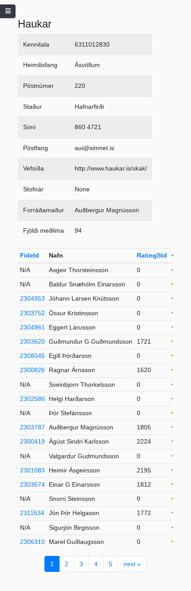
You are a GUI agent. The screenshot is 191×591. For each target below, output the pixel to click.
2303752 (32, 313)
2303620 (32, 341)
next (132, 563)
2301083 (32, 470)
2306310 (32, 541)
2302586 (32, 398)
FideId (29, 255)
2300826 (32, 369)
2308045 (32, 355)
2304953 (32, 298)
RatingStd (152, 255)
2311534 (32, 512)
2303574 (32, 484)
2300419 (32, 441)
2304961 (32, 327)
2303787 (32, 427)
